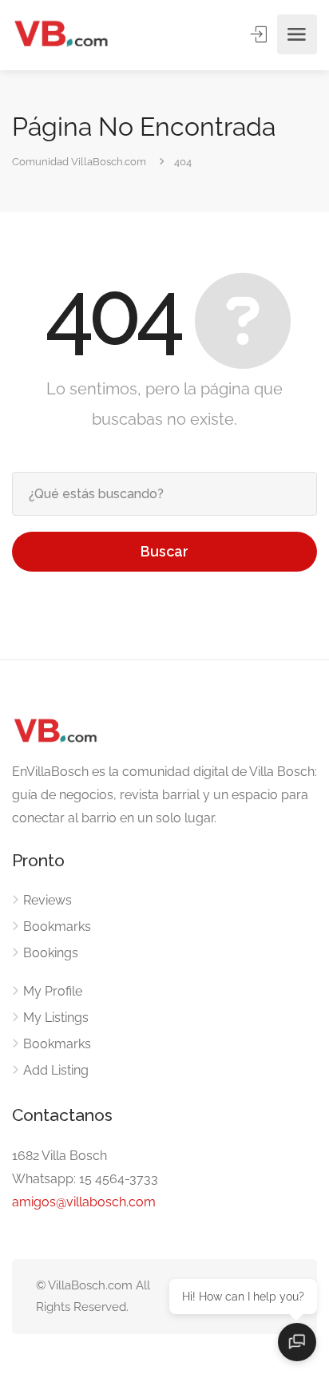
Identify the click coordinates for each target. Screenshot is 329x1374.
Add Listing (56, 1070)
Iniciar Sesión (260, 34)
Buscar (164, 551)
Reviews (47, 900)
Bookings (50, 952)
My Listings (56, 1017)
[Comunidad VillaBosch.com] (60, 35)
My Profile (52, 991)
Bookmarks (57, 926)
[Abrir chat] (297, 1342)
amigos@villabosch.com (84, 1202)
